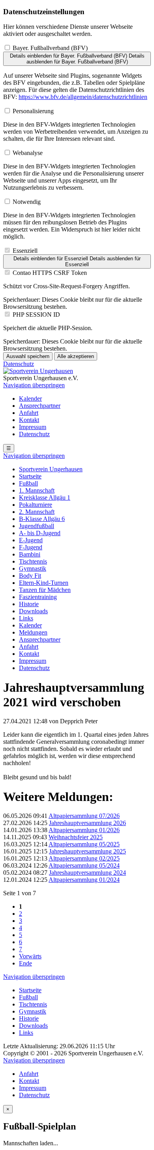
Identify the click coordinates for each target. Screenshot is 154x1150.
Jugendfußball (36, 526)
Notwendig (27, 201)
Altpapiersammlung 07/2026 (84, 815)
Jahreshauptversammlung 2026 (87, 823)
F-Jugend (30, 547)
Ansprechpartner (39, 405)
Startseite (30, 476)
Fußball (28, 483)
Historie (29, 604)
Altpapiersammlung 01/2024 (84, 879)
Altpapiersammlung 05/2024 (84, 865)
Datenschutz (18, 363)
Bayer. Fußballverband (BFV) (50, 48)
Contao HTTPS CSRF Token (50, 272)
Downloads (33, 611)
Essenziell (25, 250)
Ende (25, 963)
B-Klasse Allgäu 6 (42, 518)
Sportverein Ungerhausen (51, 469)
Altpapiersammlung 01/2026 (84, 830)
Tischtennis (33, 561)
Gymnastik (32, 568)
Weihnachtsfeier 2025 (76, 837)
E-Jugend (31, 540)
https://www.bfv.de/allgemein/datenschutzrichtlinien (83, 96)
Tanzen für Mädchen (45, 589)
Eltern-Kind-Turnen (43, 582)
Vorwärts (30, 956)
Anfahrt (28, 412)
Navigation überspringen (34, 385)
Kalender (30, 398)
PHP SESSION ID (36, 314)
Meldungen (33, 632)
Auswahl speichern (27, 356)
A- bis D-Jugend (39, 533)
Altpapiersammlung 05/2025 (84, 844)
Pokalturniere (35, 504)
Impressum (32, 427)
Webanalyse (28, 152)
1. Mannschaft (36, 490)
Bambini (29, 554)
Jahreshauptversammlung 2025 (87, 851)
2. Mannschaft (36, 511)
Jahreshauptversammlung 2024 (87, 872)
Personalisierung (33, 111)
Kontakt (29, 419)
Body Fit (30, 575)
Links (26, 618)
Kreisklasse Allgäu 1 (44, 497)
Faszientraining (38, 597)
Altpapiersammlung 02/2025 (84, 858)
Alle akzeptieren (75, 356)
